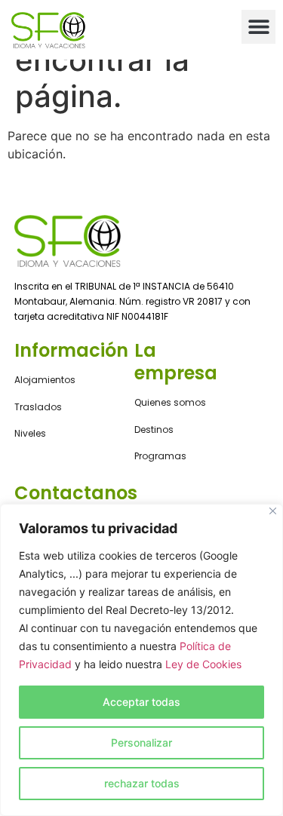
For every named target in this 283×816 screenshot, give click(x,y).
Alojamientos (44, 379)
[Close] (272, 511)
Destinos (154, 429)
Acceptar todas (141, 701)
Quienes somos (170, 402)
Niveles (30, 433)
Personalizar (141, 742)
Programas (160, 455)
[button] (258, 27)
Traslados (38, 406)
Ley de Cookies (203, 664)
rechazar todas (142, 783)
